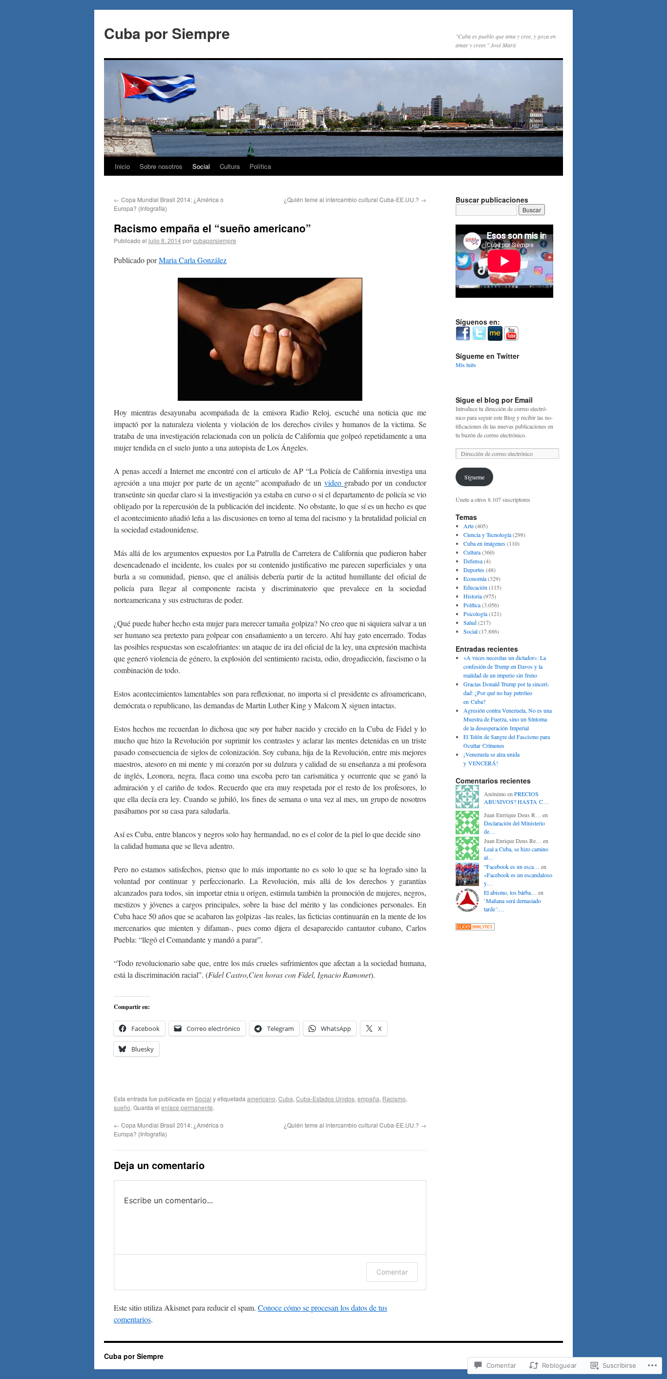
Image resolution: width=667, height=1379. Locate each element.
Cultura (230, 166)
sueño (122, 1107)
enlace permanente (187, 1107)
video (334, 482)
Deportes (473, 570)
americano (261, 1098)
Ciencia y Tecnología (487, 534)
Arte (468, 526)
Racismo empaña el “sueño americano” (212, 228)
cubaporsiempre (214, 240)
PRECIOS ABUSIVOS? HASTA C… (516, 798)
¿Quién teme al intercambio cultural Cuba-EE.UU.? (355, 199)
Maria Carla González (193, 260)
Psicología (475, 613)
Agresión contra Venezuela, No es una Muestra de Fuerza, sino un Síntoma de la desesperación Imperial (507, 719)
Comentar (392, 1272)
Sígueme (474, 477)
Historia (472, 596)
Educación (475, 587)
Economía (474, 578)
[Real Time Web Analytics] (475, 928)
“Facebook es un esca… (512, 866)
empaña (368, 1098)
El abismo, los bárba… (510, 892)
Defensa (472, 561)
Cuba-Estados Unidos (325, 1098)
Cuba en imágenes (484, 543)
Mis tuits (466, 365)
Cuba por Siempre (167, 32)
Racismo (394, 1098)
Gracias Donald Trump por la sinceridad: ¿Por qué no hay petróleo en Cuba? (506, 692)
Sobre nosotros (161, 166)
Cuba (285, 1098)
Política (260, 166)
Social (201, 166)
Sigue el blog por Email (494, 400)
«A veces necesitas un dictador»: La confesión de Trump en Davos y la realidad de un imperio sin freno (504, 666)
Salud (470, 622)
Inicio (122, 166)
